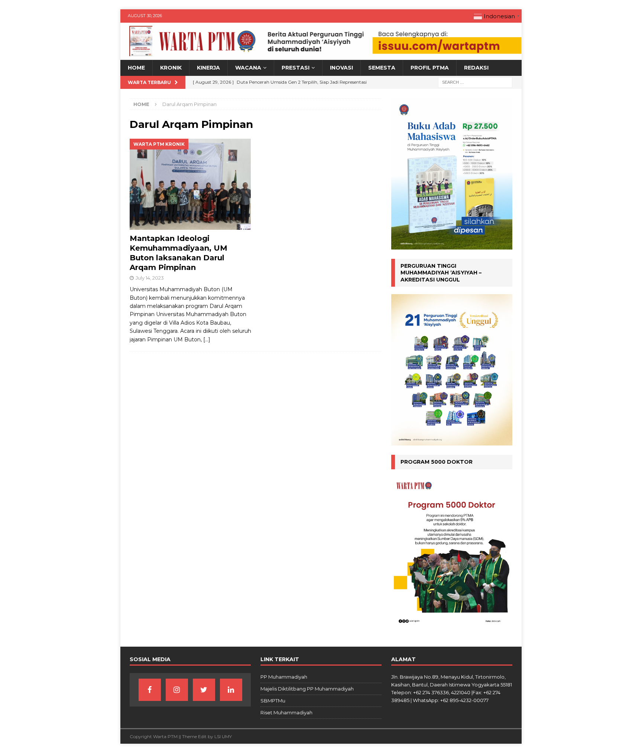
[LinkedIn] (231, 690)
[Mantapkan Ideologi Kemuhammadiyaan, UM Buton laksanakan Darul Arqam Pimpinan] (190, 184)
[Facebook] (150, 690)
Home (136, 67)
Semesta (381, 67)
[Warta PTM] (321, 55)
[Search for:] (475, 81)
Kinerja (208, 67)
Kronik (171, 67)
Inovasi (341, 67)
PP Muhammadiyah (283, 677)
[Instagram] (177, 690)
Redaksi (476, 67)
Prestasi (295, 67)
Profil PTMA (430, 67)
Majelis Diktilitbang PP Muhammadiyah (307, 689)
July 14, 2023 (150, 278)
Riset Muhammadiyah (286, 712)
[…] (206, 339)
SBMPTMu (272, 701)
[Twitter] (204, 690)
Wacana (248, 67)
